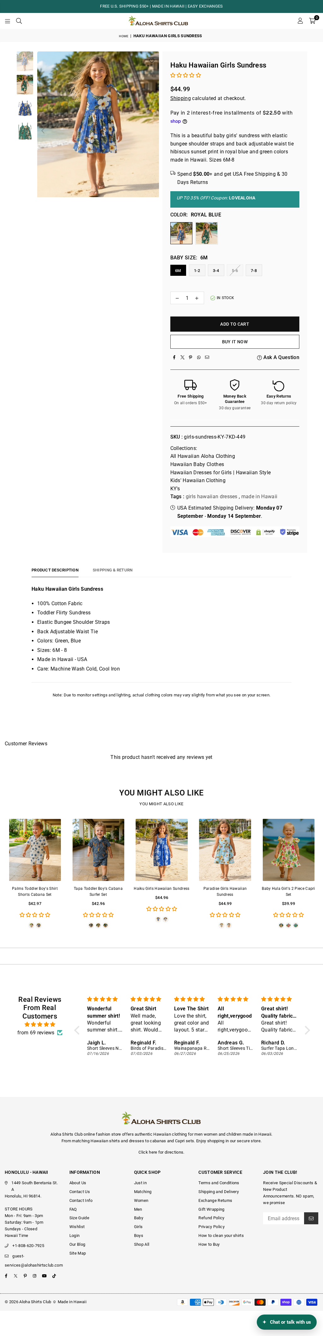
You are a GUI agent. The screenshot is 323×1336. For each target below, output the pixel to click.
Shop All (142, 1244)
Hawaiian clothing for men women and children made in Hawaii (212, 1134)
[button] (312, 21)
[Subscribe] (311, 1218)
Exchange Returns (215, 1200)
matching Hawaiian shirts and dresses (108, 1140)
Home (123, 36)
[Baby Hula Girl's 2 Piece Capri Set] (288, 850)
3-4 (216, 270)
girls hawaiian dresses (212, 497)
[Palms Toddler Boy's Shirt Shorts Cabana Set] (35, 850)
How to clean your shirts (221, 1235)
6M (178, 270)
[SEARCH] (19, 21)
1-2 (197, 270)
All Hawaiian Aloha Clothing (202, 456)
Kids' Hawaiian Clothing (198, 480)
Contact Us (79, 1191)
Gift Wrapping (211, 1209)
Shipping (180, 98)
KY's (175, 489)
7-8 (254, 270)
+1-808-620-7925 (28, 1245)
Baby (138, 1217)
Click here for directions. (161, 1152)
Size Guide (79, 1217)
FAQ (73, 1209)
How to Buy (209, 1244)
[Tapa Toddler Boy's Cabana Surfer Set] (98, 850)
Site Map (77, 1253)
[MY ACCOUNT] (300, 21)
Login (74, 1235)
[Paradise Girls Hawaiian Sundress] (225, 850)
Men (138, 1209)
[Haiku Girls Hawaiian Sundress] (161, 850)
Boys (138, 1235)
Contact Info (81, 1200)
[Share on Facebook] (174, 357)
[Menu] (7, 21)
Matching (143, 1191)
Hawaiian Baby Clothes (197, 464)
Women (141, 1200)
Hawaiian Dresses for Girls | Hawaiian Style (220, 473)
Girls (138, 1226)
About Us (77, 1182)
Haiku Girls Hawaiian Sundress (161, 888)
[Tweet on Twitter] (183, 357)
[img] (39, 1024)
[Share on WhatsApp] (199, 357)
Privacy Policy (211, 1226)
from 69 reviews (36, 1033)
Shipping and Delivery (218, 1191)
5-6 (235, 270)
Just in (140, 1182)
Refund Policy (211, 1217)
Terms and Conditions (218, 1182)
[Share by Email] (207, 357)
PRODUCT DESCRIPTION (55, 570)
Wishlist (77, 1226)
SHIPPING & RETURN (112, 570)
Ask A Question (280, 357)
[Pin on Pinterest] (191, 357)
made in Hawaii (259, 497)
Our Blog (77, 1244)
